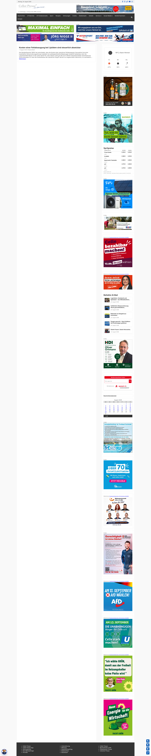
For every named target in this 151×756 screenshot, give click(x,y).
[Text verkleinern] (147, 745)
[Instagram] (124, 1)
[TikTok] (127, 1)
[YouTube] (130, 1)
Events (75, 16)
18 (109, 410)
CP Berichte (30, 16)
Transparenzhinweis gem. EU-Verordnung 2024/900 (32, 33)
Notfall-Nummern (120, 16)
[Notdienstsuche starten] (130, 381)
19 (114, 410)
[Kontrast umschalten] (147, 748)
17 (105, 410)
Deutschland (31, 49)
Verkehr (91, 16)
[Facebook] (122, 1)
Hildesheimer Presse (106, 749)
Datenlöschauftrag (66, 749)
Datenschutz (65, 751)
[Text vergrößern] (147, 741)
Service (98, 16)
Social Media (107, 16)
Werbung (64, 747)
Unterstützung (65, 746)
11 (109, 408)
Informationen (27, 749)
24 (105, 412)
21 (122, 410)
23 (130, 410)
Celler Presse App (28, 747)
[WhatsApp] (132, 1)
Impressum (64, 752)
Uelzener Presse (104, 751)
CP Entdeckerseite (42, 16)
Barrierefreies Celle (105, 747)
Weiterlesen (22, 59)
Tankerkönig (108, 173)
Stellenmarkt (82, 16)
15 (126, 408)
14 (122, 408)
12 (114, 408)
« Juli (106, 416)
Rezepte (58, 16)
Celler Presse (27, 746)
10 (105, 408)
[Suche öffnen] (131, 17)
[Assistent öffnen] (4, 751)
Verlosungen (66, 16)
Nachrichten (21, 16)
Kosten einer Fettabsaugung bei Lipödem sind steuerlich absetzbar (50, 47)
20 (118, 410)
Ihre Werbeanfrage (28, 751)
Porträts (25, 752)
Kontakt (20, 19)
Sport (51, 16)
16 (130, 408)
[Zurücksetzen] (147, 752)
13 (118, 408)
